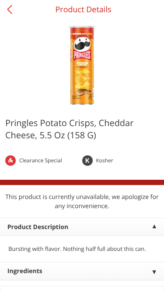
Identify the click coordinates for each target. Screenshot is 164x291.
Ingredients (24, 271)
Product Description (37, 227)
